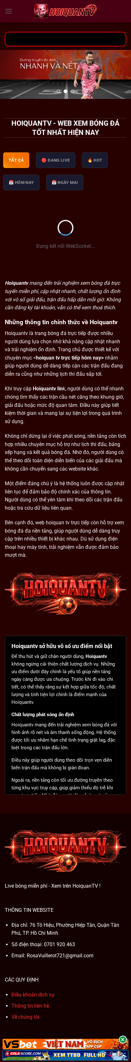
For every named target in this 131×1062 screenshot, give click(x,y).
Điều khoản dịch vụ (32, 995)
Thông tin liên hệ (30, 1006)
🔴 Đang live (55, 160)
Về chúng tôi (25, 1017)
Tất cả (16, 160)
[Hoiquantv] (65, 10)
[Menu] (8, 11)
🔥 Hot (94, 160)
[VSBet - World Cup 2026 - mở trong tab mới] (65, 1044)
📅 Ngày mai (65, 182)
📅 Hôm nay (21, 182)
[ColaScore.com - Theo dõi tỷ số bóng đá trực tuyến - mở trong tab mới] (65, 1055)
